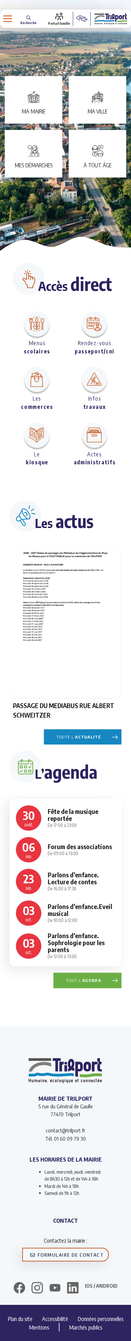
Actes (95, 458)
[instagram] (37, 1288)
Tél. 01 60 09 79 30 (65, 1138)
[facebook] (19, 1288)
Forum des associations (80, 846)
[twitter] (55, 1287)
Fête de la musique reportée (73, 814)
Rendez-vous (94, 347)
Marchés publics (85, 1327)
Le (37, 458)
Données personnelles (101, 1318)
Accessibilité (55, 1318)
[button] (28, 19)
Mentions (39, 1327)
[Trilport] (111, 19)
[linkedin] (73, 1288)
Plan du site (20, 1318)
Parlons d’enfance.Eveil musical (80, 909)
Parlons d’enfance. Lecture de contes (73, 878)
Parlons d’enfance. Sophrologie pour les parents (76, 942)
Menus (37, 347)
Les (37, 402)
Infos (95, 402)
